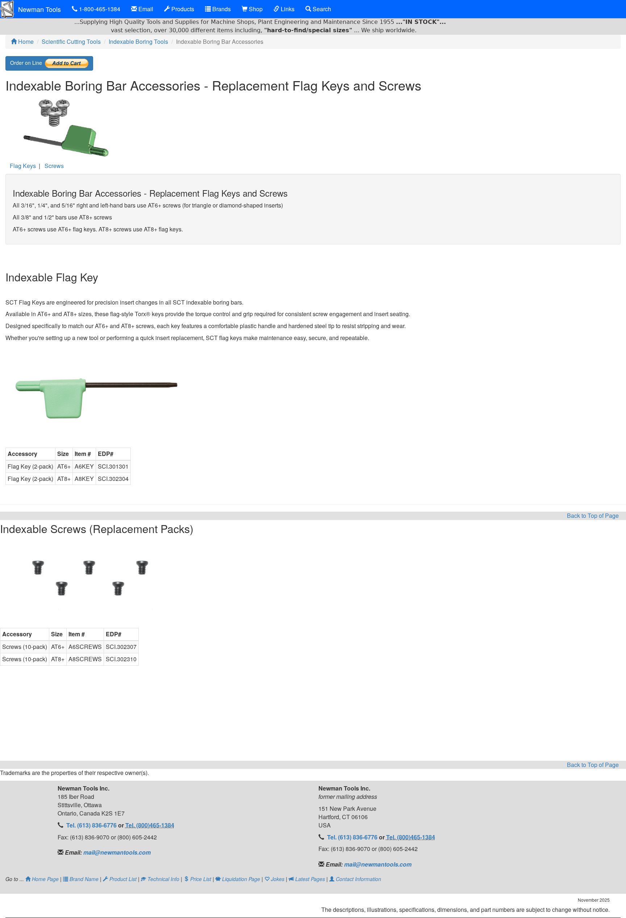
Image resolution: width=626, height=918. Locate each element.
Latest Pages (310, 879)
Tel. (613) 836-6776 (92, 825)
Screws (54, 166)
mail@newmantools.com (116, 852)
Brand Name (84, 879)
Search (321, 9)
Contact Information (357, 879)
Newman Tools (39, 9)
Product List (123, 879)
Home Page (45, 879)
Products (182, 9)
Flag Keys (23, 166)
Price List (201, 879)
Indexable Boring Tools (138, 41)
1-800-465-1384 (99, 9)
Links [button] (287, 9)
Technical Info (163, 879)
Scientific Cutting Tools (71, 41)
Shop (255, 9)
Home (25, 41)
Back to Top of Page (593, 516)
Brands (221, 9)
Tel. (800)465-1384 (149, 825)
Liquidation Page (241, 879)
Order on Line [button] (27, 62)
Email (145, 9)
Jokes (278, 879)
